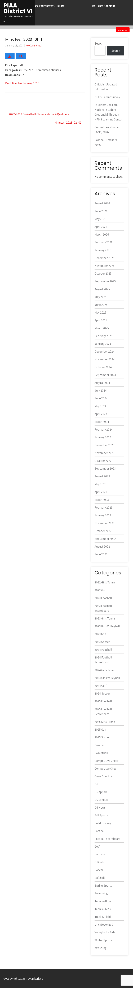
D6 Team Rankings (104, 5)
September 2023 (105, 468)
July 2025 (101, 297)
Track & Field (103, 917)
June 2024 (101, 398)
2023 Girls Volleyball (107, 626)
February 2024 (104, 429)
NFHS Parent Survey (107, 97)
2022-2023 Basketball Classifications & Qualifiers (37, 114)
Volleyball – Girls (105, 932)
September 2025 (105, 281)
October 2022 (103, 531)
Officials (99, 862)
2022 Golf (100, 590)
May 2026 (100, 219)
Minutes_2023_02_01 (70, 122)
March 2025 (102, 328)
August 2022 (102, 546)
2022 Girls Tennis (105, 582)
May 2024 (100, 406)
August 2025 (102, 289)
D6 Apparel (101, 792)
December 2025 (104, 258)
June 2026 (101, 211)
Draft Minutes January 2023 (22, 83)
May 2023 (100, 484)
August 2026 (102, 203)
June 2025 (101, 305)
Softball (100, 878)
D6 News (100, 807)
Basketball (101, 753)
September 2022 (105, 539)
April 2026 (101, 227)
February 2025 (103, 336)
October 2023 (103, 461)
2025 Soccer (102, 737)
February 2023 (103, 507)
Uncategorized (104, 924)
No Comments (33, 45)
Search (99, 43)
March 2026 (102, 234)
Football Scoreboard (108, 839)
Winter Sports (103, 940)
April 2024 (101, 414)
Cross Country (103, 776)
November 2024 (105, 359)
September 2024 (105, 375)
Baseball (100, 745)
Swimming (101, 893)
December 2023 (104, 445)
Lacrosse (100, 854)
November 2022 (105, 523)
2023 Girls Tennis (105, 618)
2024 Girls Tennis (105, 670)
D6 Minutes (102, 800)
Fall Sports (101, 815)
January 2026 (103, 250)
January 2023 (103, 515)
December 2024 (104, 351)
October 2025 (103, 273)
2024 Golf (100, 686)
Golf (97, 846)
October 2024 (103, 367)
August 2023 (102, 476)
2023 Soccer (102, 642)
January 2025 (103, 344)
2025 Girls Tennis (105, 722)
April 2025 (101, 320)
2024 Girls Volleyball (107, 678)
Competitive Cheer (106, 761)
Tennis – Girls (103, 909)
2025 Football (103, 701)
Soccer (99, 870)
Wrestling (101, 948)
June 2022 (101, 554)
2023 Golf (100, 634)
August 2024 (102, 383)
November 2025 (104, 266)
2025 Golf (100, 729)
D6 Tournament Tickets (50, 5)
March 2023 (102, 500)
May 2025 (100, 312)
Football (100, 831)
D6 (96, 784)
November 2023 (104, 453)
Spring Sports (103, 885)
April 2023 (101, 492)
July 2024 (101, 390)
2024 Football (103, 650)
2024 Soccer (102, 693)
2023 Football (103, 598)
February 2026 (104, 242)
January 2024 (103, 437)
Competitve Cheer (106, 768)
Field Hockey (103, 823)
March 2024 (102, 422)
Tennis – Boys (103, 901)
